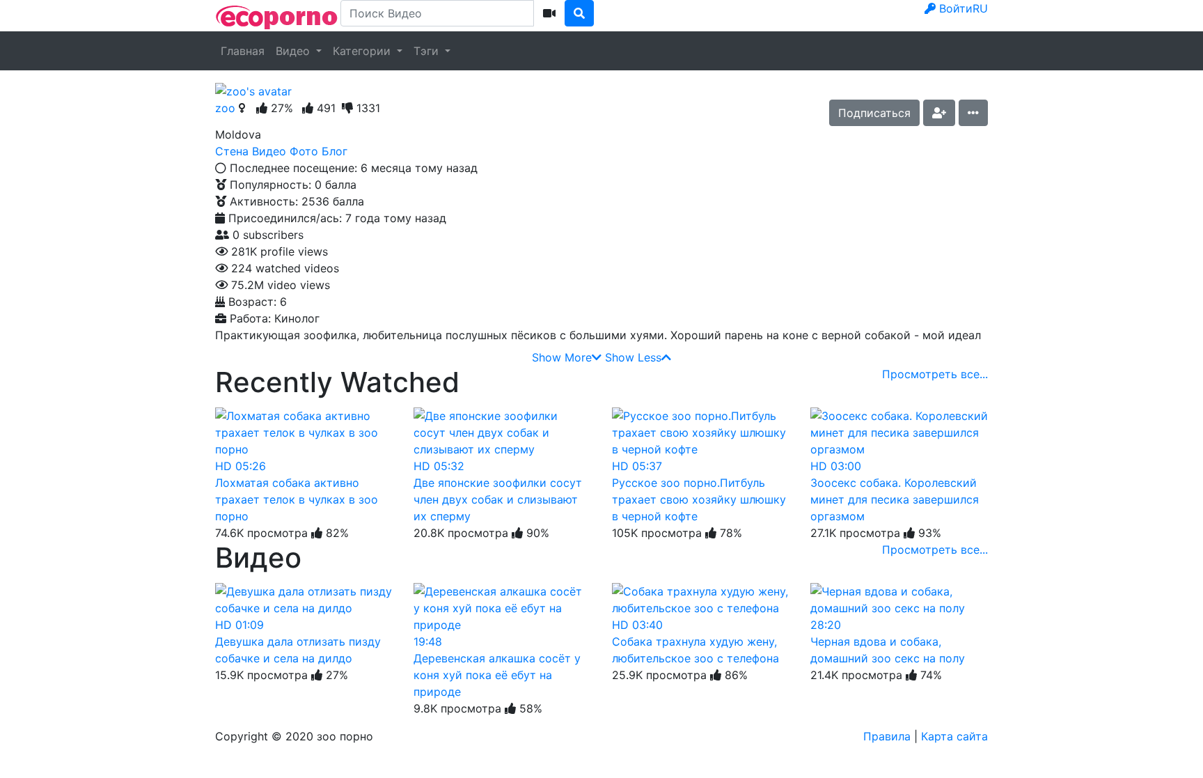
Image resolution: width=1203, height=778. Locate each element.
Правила (887, 736)
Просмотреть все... (935, 374)
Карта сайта (954, 736)
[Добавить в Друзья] (939, 113)
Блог (334, 151)
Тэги (428, 51)
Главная (243, 51)
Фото (304, 151)
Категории (363, 51)
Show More (562, 357)
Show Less (633, 357)
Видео (294, 51)
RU (980, 8)
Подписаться (874, 113)
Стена (232, 151)
